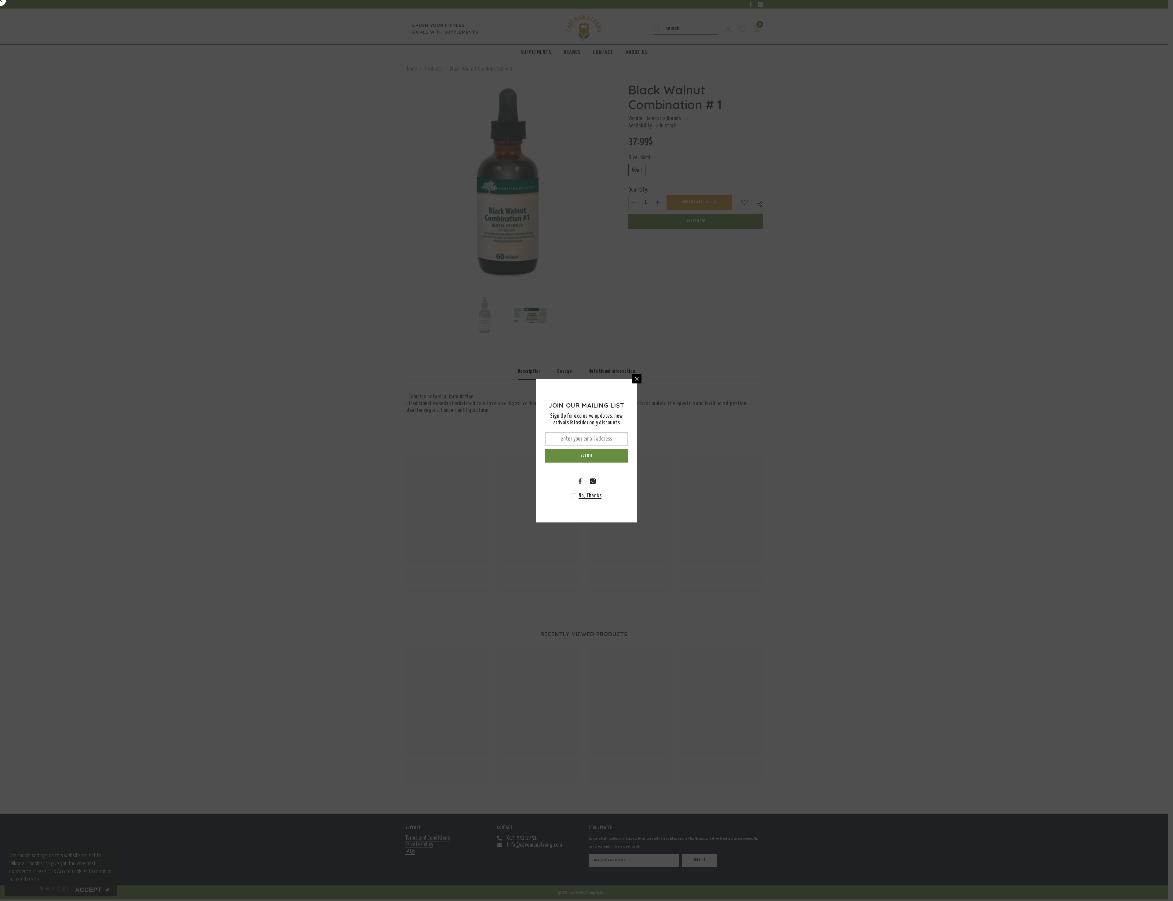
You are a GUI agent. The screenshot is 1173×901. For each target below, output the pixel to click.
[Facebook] (580, 481)
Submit (586, 455)
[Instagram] (592, 481)
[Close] (636, 378)
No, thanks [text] (590, 496)
